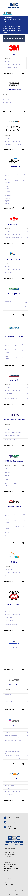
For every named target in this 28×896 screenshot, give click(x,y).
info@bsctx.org (11, 822)
